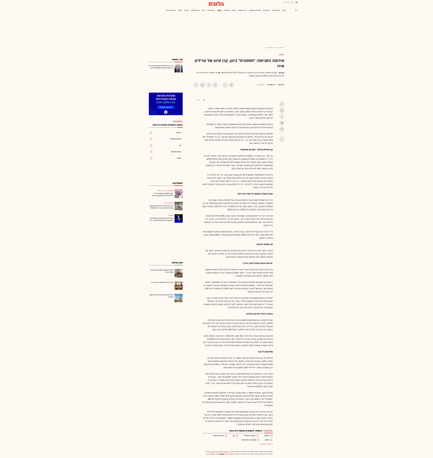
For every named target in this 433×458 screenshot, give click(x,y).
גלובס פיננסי (276, 10)
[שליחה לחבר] (215, 85)
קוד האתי (226, 452)
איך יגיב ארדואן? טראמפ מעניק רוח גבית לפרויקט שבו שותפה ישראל (161, 67)
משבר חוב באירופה (249, 440)
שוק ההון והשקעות (255, 10)
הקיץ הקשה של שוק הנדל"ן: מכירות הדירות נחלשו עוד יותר (162, 194)
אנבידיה (170, 215)
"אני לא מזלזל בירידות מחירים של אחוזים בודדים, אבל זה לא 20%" (161, 207)
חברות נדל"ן (169, 190)
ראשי (284, 10)
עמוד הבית (281, 48)
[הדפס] (231, 85)
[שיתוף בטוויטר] (196, 85)
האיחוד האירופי (249, 436)
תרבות (180, 10)
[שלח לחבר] (282, 129)
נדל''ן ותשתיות (242, 10)
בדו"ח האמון (214, 452)
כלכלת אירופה (218, 436)
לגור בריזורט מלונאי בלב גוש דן (162, 282)
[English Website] (296, 10)
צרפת (267, 440)
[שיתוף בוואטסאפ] (202, 85)
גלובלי (219, 10)
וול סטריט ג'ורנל (171, 10)
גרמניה (281, 54)
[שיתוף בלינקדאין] (282, 123)
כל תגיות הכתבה (267, 444)
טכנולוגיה (226, 10)
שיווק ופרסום (195, 10)
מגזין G (186, 10)
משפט (233, 10)
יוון (234, 436)
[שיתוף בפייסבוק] (209, 85)
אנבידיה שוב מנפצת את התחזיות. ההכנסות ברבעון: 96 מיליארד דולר (161, 219)
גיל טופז (170, 203)
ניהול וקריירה (211, 10)
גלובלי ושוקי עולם (270, 48)
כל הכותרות (266, 10)
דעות (203, 10)
